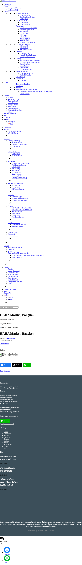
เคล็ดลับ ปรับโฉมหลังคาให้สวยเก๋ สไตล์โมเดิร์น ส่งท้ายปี (9, 482)
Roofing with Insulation (27, 57)
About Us (7, 6)
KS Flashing (24, 33)
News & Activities (10, 114)
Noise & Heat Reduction (28, 55)
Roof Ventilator (13, 103)
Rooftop (18, 58)
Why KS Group (13, 10)
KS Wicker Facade (26, 49)
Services (6, 82)
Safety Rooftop (25, 64)
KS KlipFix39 (10, 338)
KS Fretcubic (24, 46)
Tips (5, 115)
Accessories (20, 26)
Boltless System (25, 15)
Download (19, 78)
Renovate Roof (13, 101)
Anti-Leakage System (27, 29)
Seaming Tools (24, 40)
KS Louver (23, 35)
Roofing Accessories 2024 (28, 28)
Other (10, 112)
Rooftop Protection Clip (27, 42)
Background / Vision (14, 8)
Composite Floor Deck (27, 73)
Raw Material (20, 77)
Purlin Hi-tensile (13, 108)
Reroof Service (25, 94)
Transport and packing (23, 84)
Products (7, 11)
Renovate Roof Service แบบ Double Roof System (36, 92)
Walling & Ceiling (22, 20)
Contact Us (7, 117)
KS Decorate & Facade (23, 44)
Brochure (23, 80)
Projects (6, 95)
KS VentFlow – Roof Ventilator (30, 60)
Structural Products (22, 71)
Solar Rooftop (24, 66)
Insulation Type (25, 53)
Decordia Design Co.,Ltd (46, 530)
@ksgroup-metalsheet (7, 424)
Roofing (10, 97)
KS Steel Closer (25, 37)
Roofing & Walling (22, 13)
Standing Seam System (27, 17)
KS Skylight (24, 31)
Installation (19, 86)
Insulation (19, 51)
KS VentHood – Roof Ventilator (30, 62)
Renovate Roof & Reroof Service (26, 89)
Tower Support (25, 39)
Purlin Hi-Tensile (25, 75)
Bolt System (24, 19)
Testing (18, 87)
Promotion (7, 4)
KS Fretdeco (24, 48)
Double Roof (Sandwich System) (26, 68)
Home (6, 432)
